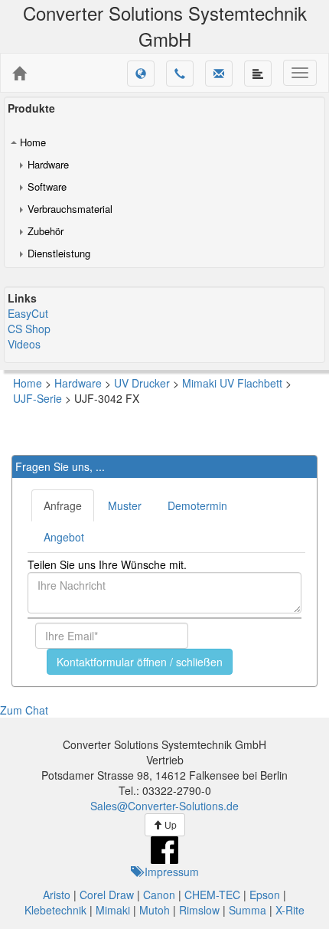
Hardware (48, 164)
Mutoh (154, 910)
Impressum (170, 871)
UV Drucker (142, 383)
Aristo (56, 894)
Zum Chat (24, 710)
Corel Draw (107, 894)
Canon (159, 894)
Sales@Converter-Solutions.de (164, 805)
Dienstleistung (59, 253)
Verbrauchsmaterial (70, 208)
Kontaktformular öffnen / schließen (140, 661)
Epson (264, 894)
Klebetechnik (55, 910)
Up (169, 824)
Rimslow (199, 910)
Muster (125, 505)
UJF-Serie (37, 398)
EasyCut (28, 313)
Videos (24, 344)
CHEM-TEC (212, 894)
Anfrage (63, 505)
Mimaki (113, 910)
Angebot (64, 537)
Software (47, 186)
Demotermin (197, 505)
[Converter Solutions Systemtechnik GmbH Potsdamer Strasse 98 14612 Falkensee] (19, 73)
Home (33, 142)
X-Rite (290, 910)
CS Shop (29, 328)
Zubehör (46, 231)
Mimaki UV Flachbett (232, 383)
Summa (247, 910)
